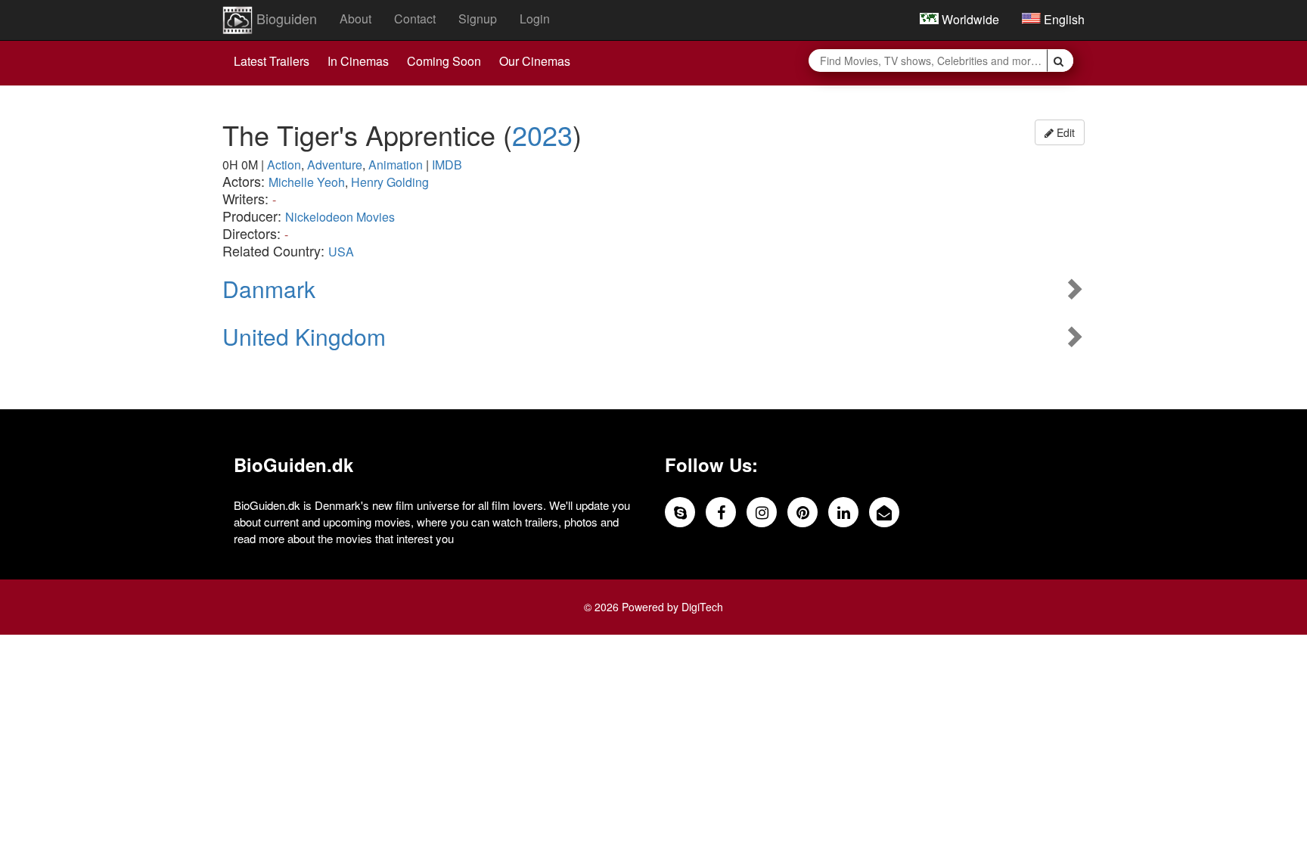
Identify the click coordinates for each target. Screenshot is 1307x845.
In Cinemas (358, 61)
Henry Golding (390, 182)
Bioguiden (285, 18)
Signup (477, 18)
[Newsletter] (884, 512)
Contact (415, 18)
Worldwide (969, 19)
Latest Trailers (271, 61)
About (355, 18)
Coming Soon (444, 61)
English (1063, 19)
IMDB (447, 164)
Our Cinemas (534, 61)
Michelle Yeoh (307, 182)
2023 (542, 134)
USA (341, 251)
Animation (395, 164)
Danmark (268, 288)
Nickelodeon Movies (340, 216)
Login (535, 18)
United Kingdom (304, 336)
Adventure (334, 164)
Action (284, 164)
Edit (1064, 132)
